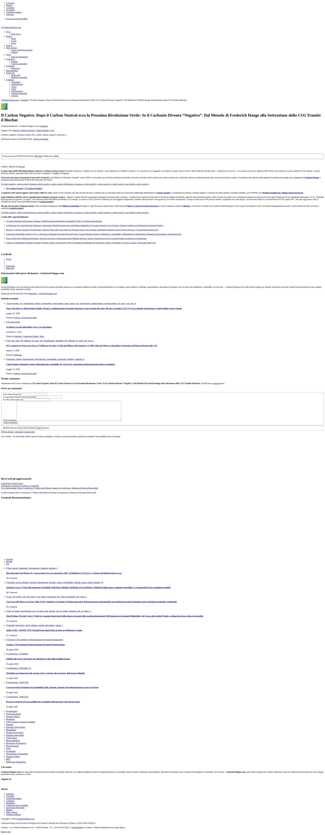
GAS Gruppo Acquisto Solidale (20, 722)
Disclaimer (10, 803)
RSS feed (38, 156)
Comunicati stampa (13, 12)
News (8, 32)
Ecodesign (10, 66)
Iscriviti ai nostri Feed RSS (17, 19)
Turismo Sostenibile (19, 93)
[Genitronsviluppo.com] (11, 27)
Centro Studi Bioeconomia (21, 50)
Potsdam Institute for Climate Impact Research (283, 193)
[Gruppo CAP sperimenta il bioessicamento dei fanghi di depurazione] (34, 640)
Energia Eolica (13, 716)
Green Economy (13, 714)
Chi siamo (10, 3)
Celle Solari (11, 738)
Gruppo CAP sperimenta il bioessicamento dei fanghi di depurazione (35, 645)
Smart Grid (15, 75)
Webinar (14, 52)
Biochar (186, 206)
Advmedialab (76, 827)
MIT (8, 759)
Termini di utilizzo (13, 814)
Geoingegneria (17, 91)
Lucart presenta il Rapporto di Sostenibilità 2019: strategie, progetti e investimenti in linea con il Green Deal (52, 687)
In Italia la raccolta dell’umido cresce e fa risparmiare (29, 327)
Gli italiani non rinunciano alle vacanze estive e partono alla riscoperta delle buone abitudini (45, 673)
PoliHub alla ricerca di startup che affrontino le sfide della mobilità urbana (38, 659)
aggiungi (216, 383)
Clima (13, 89)
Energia (14, 61)
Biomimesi (15, 68)
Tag (7, 564)
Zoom (13, 43)
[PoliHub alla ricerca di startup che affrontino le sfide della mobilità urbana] (17, 654)
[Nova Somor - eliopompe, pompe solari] (18, 432)
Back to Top (6, 832)
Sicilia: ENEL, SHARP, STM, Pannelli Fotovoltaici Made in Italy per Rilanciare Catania (44, 630)
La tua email (19, 397)
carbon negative (163, 193)
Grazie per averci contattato (17, 805)
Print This (10, 268)
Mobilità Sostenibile (19, 77)
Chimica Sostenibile (19, 64)
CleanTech (10, 59)
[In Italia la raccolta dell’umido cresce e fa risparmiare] (13, 322)
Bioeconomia (11, 48)
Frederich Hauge (311, 177)
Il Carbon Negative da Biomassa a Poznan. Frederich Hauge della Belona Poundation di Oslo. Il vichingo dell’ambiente (54, 221)
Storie (13, 39)
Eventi (13, 41)
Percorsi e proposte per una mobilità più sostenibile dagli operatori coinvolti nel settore (43, 702)
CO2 (52, 130)
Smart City (10, 73)
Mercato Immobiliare (19, 57)
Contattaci (10, 8)
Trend (8, 55)
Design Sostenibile (14, 732)
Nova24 (21, 167)
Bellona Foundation (70, 206)
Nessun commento (40, 139)
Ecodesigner (11, 711)
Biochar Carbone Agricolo (24, 130)
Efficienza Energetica (16, 762)
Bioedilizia (11, 730)
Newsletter (10, 10)
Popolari (9, 559)
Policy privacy (12, 812)
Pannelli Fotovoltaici (15, 727)
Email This (10, 266)
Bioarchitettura (12, 71)
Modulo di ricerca (10, 428)
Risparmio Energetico (16, 743)
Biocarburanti (12, 746)
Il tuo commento (9, 420)
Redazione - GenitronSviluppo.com (42, 294)
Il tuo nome (12, 394)
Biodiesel (10, 719)
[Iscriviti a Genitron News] (12, 483)
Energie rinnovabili (29, 318)
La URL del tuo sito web (13, 400)
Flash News (16, 34)
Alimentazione (17, 84)
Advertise (10, 14)
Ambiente (10, 80)
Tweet (8, 259)
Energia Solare (13, 756)
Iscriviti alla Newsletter (15, 808)
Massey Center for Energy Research (142, 206)
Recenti (9, 562)
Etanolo (9, 724)
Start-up (9, 45)
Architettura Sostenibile (17, 754)
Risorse (9, 36)
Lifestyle (14, 96)
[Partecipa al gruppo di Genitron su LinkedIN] (20, 486)
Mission (9, 5)
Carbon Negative (42, 130)
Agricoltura (15, 82)
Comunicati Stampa (30, 336)
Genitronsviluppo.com (10, 100)
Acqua (14, 87)
